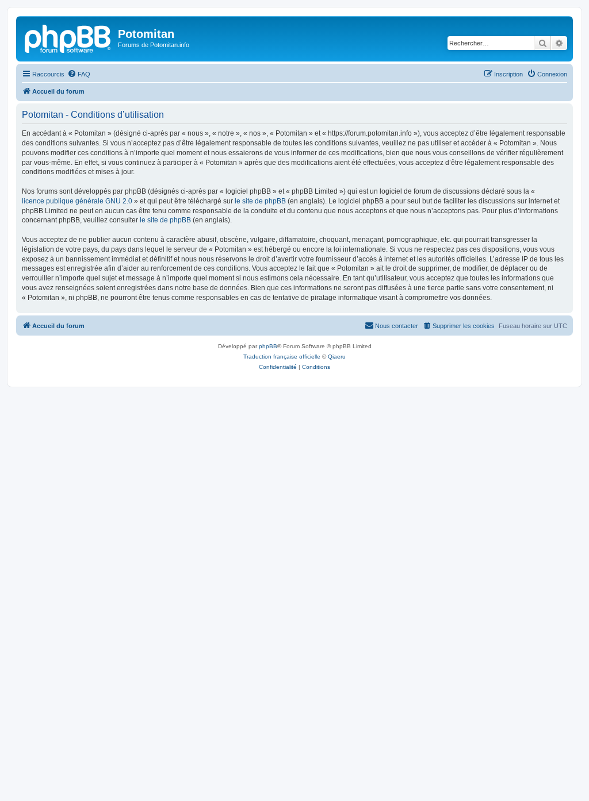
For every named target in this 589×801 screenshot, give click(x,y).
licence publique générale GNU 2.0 (77, 201)
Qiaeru (337, 356)
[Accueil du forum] (68, 37)
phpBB (268, 346)
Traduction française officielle (281, 356)
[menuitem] (78, 74)
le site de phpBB (260, 201)
